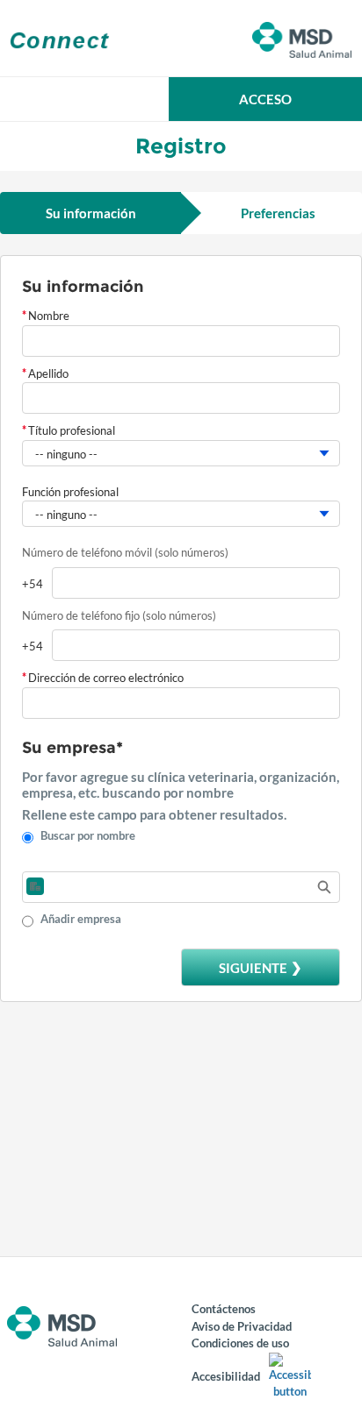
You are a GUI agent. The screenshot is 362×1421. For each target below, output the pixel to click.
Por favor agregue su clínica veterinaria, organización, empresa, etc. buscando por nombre (180, 784)
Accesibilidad (226, 1376)
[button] (265, 99)
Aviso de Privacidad (242, 1326)
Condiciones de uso (240, 1343)
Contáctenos (224, 1309)
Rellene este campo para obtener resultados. (154, 814)
